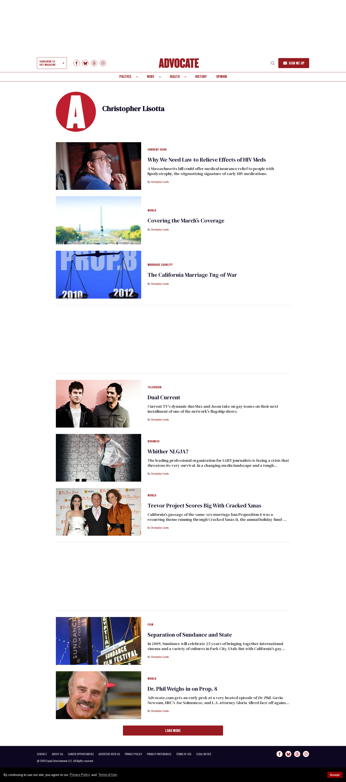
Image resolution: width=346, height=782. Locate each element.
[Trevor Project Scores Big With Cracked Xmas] (98, 512)
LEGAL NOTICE (203, 754)
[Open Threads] (94, 63)
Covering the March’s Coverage (186, 220)
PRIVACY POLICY (133, 754)
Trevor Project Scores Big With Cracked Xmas (204, 505)
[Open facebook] (76, 63)
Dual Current (164, 397)
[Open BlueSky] (85, 63)
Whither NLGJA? (168, 451)
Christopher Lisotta (160, 181)
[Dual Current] (98, 404)
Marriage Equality (160, 265)
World (152, 210)
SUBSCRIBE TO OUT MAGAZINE (47, 63)
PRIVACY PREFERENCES (159, 754)
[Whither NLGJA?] (98, 458)
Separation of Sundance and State (190, 634)
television (154, 387)
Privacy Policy (80, 775)
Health (175, 76)
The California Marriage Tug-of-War (192, 275)
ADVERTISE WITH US (109, 754)
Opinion (221, 76)
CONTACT (42, 754)
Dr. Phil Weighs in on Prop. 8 (182, 688)
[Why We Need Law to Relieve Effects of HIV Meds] (98, 166)
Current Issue (157, 149)
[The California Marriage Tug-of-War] (98, 274)
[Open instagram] (103, 63)
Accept (335, 774)
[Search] (272, 63)
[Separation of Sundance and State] (98, 641)
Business (154, 441)
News (150, 76)
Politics (125, 76)
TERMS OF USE (183, 754)
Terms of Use (107, 775)
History (201, 76)
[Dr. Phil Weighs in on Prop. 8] (98, 695)
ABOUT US (57, 754)
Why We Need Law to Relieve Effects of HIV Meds (207, 159)
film (150, 624)
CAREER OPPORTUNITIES (81, 754)
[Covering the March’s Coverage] (98, 220)
